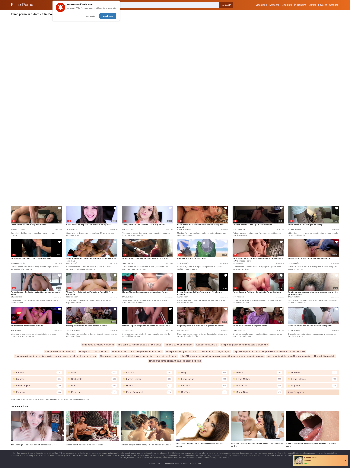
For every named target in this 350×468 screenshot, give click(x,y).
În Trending (300, 5)
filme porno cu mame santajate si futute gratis (139, 345)
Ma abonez (108, 16)
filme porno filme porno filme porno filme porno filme (137, 351)
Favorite (322, 5)
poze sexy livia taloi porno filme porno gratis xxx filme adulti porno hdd (301, 356)
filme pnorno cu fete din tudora (93, 351)
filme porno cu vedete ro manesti (98, 345)
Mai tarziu (90, 16)
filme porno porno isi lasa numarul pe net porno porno (175, 361)
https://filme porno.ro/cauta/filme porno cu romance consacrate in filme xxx (269, 351)
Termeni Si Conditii (171, 464)
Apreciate (274, 5)
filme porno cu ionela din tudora (60, 351)
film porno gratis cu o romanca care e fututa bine (244, 345)
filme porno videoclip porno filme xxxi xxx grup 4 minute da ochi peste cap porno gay (55, 356)
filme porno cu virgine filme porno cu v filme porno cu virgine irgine (198, 351)
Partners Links (195, 464)
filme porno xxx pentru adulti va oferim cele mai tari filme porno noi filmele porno (138, 356)
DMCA (159, 464)
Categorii (334, 5)
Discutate (287, 5)
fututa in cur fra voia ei (207, 345)
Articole (152, 464)
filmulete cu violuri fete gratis (178, 345)
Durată (312, 5)
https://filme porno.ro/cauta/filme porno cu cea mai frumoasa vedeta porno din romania (222, 356)
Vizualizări (261, 5)
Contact (184, 464)
